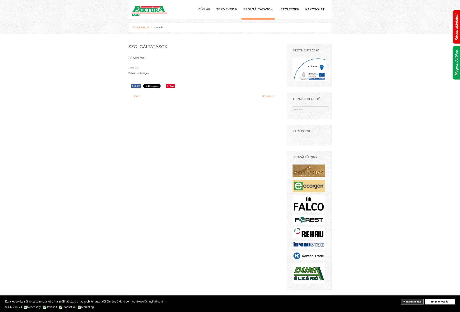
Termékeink (226, 9)
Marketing (87, 307)
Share (136, 85)
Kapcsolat (315, 9)
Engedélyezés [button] (439, 301)
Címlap (204, 9)
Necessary (34, 307)
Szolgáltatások (258, 9)
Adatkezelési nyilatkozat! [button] (148, 301)
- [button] (165, 301)
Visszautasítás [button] (412, 301)
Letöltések (289, 9)
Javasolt (51, 307)
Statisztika (69, 307)
